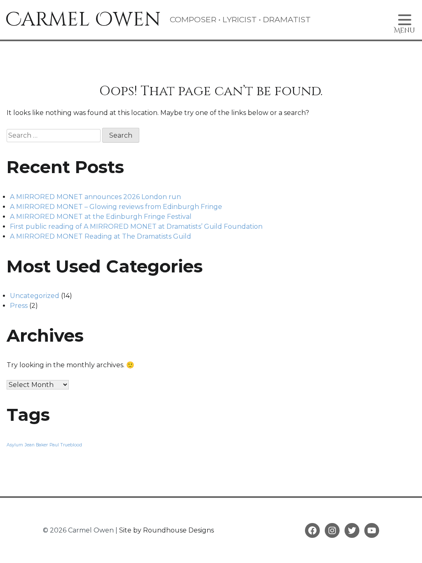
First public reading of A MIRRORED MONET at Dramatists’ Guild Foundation (136, 226)
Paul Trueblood (65, 445)
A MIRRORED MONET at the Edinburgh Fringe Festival (101, 217)
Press (19, 306)
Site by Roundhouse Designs (166, 530)
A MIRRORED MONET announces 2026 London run (95, 197)
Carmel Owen (83, 19)
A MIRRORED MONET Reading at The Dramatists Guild (100, 236)
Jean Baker (36, 445)
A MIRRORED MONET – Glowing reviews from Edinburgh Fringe (116, 207)
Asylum (15, 445)
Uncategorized (34, 296)
